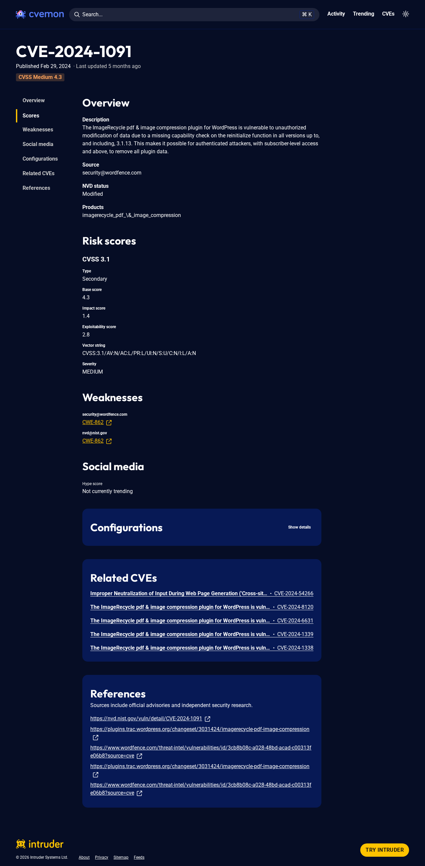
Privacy (101, 857)
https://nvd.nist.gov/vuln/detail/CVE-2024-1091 (146, 718)
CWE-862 (93, 422)
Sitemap (121, 857)
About (84, 857)
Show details (299, 527)
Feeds (139, 857)
